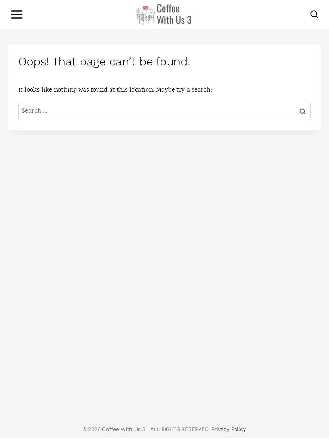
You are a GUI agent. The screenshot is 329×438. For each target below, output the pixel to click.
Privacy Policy (228, 429)
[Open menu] (16, 14)
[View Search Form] (314, 14)
